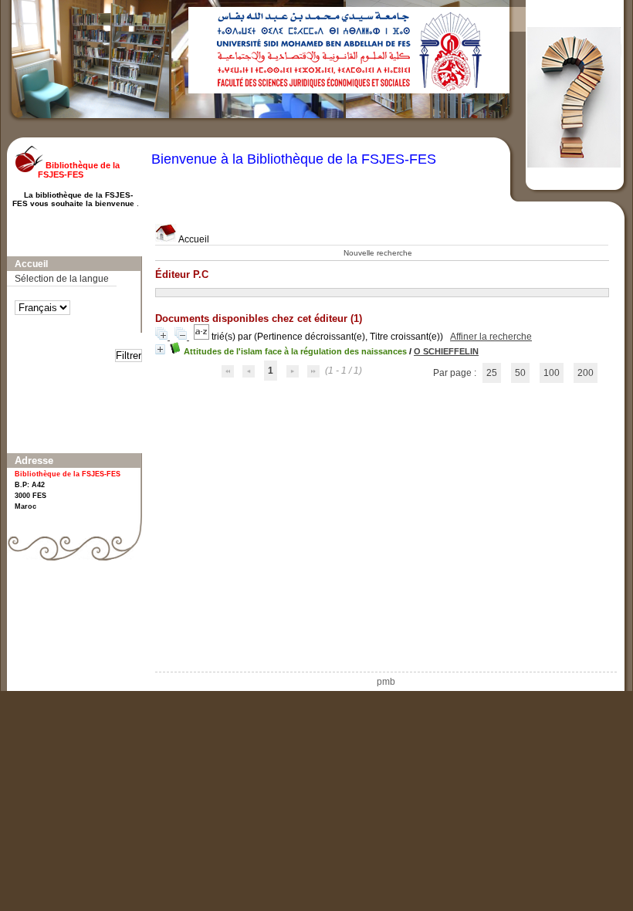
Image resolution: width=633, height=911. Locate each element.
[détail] (160, 349)
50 (520, 372)
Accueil (193, 239)
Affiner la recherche (491, 336)
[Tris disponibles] (203, 336)
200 (585, 372)
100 (551, 372)
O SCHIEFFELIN (446, 351)
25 (491, 372)
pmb (386, 681)
